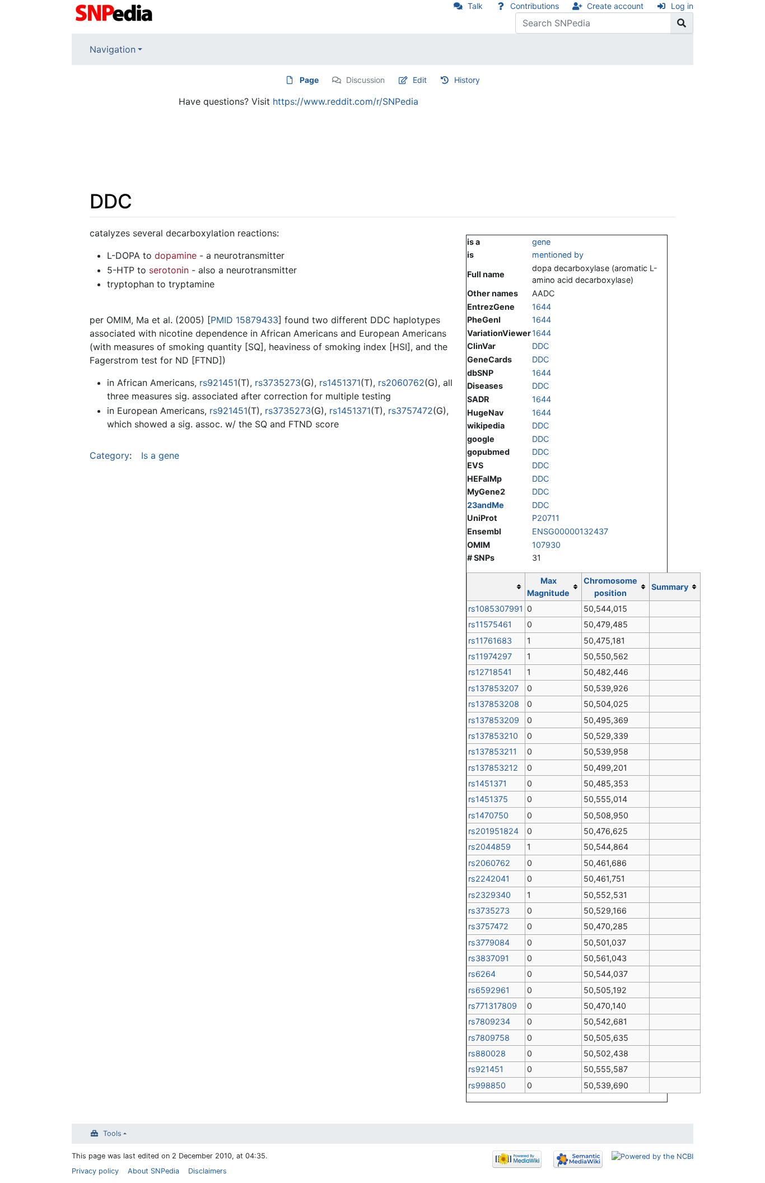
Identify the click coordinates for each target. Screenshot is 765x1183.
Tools (112, 1133)
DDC (540, 346)
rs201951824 (493, 831)
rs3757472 (488, 926)
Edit (420, 80)
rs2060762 (489, 863)
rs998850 (487, 1085)
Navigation (113, 49)
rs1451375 (488, 799)
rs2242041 (489, 878)
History (467, 80)
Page (309, 80)
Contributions (534, 6)
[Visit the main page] (115, 11)
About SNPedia (153, 1171)
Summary (669, 587)
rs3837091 (488, 958)
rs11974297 (490, 656)
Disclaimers (207, 1171)
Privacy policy (95, 1171)
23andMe (485, 505)
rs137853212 (493, 767)
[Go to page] (681, 23)
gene (541, 241)
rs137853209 (493, 720)
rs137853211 (492, 751)
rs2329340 (489, 895)
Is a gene (160, 455)
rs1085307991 (495, 608)
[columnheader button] (496, 587)
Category (109, 455)
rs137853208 (493, 704)
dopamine (176, 255)
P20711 (545, 518)
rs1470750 (488, 815)
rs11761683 (490, 640)
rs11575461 (490, 624)
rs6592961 (489, 990)
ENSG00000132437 (570, 531)
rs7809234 (489, 1021)
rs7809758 (489, 1037)
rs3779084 (489, 942)
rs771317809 (492, 1005)
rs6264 (482, 974)
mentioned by (558, 254)
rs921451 (485, 1069)
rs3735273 (489, 910)
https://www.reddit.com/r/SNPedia (345, 101)
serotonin (169, 270)
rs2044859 (489, 846)
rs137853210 (493, 735)
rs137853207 (493, 688)
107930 (546, 544)
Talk (475, 6)
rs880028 (487, 1053)
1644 (541, 306)
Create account (615, 6)
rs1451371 (487, 783)
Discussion (365, 80)
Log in (682, 6)
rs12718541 (490, 672)
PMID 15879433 (244, 319)
